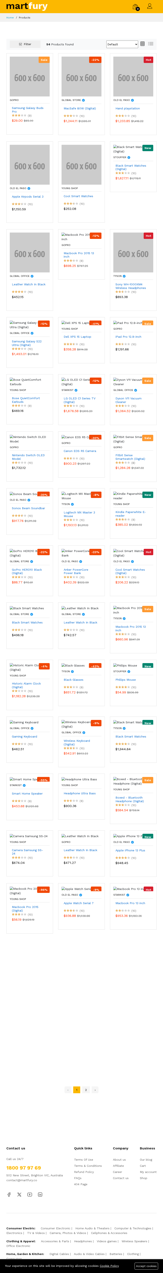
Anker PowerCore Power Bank (76, 571)
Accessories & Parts (55, 1241)
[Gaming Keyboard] (24, 722)
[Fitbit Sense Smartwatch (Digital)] (133, 439)
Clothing (133, 1254)
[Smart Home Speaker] (27, 779)
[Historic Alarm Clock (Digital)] (30, 667)
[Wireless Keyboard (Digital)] (81, 724)
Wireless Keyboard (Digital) (77, 742)
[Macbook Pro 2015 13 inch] (81, 236)
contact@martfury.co (21, 1180)
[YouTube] (29, 1194)
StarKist (68, 390)
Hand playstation (127, 108)
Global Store (72, 100)
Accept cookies (146, 1266)
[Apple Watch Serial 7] (78, 888)
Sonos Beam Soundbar (28, 508)
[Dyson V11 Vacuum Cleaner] (133, 381)
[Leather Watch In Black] (30, 252)
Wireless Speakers (134, 1241)
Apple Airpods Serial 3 (28, 196)
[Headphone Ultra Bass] (79, 779)
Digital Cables (59, 1254)
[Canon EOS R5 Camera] (79, 437)
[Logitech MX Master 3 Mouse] (81, 495)
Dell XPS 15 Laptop (77, 336)
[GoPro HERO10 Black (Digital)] (30, 553)
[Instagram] (40, 1194)
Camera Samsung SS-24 (27, 851)
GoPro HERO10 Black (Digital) (27, 571)
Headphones (83, 1241)
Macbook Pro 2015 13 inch (79, 254)
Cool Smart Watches (78, 196)
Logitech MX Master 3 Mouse (79, 514)
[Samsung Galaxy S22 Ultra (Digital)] (30, 324)
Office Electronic (18, 1246)
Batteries (116, 1254)
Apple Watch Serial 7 (79, 903)
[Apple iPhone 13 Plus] (129, 836)
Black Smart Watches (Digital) (130, 167)
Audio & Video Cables (89, 1254)
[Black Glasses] (73, 665)
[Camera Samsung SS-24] (29, 836)
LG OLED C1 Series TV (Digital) (80, 400)
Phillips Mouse (125, 679)
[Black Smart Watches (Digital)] (133, 149)
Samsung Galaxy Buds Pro (28, 109)
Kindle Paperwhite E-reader (130, 513)
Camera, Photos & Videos (68, 1233)
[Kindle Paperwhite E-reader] (133, 495)
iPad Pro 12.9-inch (128, 336)
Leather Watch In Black (28, 284)
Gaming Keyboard (24, 736)
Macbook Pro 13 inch (130, 903)
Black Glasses (73, 679)
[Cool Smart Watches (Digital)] (133, 553)
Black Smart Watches (27, 622)
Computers (14, 1258)
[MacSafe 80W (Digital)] (81, 76)
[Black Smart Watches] (27, 608)
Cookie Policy (109, 1265)
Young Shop (70, 188)
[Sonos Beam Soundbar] (28, 493)
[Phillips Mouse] (125, 665)
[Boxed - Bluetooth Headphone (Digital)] (133, 781)
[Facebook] (8, 1194)
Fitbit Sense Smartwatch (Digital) (130, 456)
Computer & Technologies (132, 1228)
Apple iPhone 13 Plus (130, 850)
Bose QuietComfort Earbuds (26, 399)
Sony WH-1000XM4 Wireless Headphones (130, 286)
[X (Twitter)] (19, 1194)
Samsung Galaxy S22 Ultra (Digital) (27, 343)
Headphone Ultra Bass (80, 793)
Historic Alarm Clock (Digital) (26, 685)
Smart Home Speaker (27, 793)
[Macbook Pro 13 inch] (129, 888)
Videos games (107, 1241)
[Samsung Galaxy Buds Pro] (30, 76)
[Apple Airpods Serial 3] (30, 164)
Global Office (20, 276)
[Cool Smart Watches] (81, 164)
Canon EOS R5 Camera (80, 451)
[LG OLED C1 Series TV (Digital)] (81, 381)
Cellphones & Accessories (109, 1233)
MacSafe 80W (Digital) (80, 108)
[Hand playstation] (133, 76)
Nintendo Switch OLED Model (28, 456)
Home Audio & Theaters (92, 1228)
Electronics (14, 1233)
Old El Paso (122, 100)
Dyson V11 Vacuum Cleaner (128, 400)
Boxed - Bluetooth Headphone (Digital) (129, 799)
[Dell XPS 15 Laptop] (77, 322)
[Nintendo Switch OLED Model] (30, 439)
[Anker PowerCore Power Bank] (81, 553)
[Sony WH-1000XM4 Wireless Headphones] (133, 252)
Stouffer (120, 157)
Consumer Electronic (55, 1228)
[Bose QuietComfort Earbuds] (30, 381)
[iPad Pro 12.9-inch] (128, 322)
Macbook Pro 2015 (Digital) (25, 908)
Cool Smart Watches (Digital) (130, 571)
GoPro (14, 100)
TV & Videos (36, 1233)
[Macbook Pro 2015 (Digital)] (30, 890)
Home (10, 17)
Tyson (117, 276)
